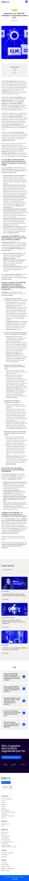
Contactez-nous (5, 862)
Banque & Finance (5, 824)
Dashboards (4, 814)
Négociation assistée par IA (7, 815)
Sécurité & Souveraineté (7, 852)
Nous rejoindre (4, 864)
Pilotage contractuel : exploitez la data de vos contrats (9, 846)
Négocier (3, 808)
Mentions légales (5, 870)
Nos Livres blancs (5, 836)
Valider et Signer (5, 810)
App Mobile (4, 856)
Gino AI (3, 800)
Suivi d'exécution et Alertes (7, 812)
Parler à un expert (5, 866)
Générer (3, 806)
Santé (2, 825)
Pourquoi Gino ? (5, 854)
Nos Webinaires (5, 838)
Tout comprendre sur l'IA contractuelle (7, 842)
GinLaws (3, 817)
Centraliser (3, 804)
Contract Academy (5, 839)
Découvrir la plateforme (6, 798)
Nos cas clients (4, 832)
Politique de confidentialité (7, 868)
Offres (2, 802)
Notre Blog (3, 834)
